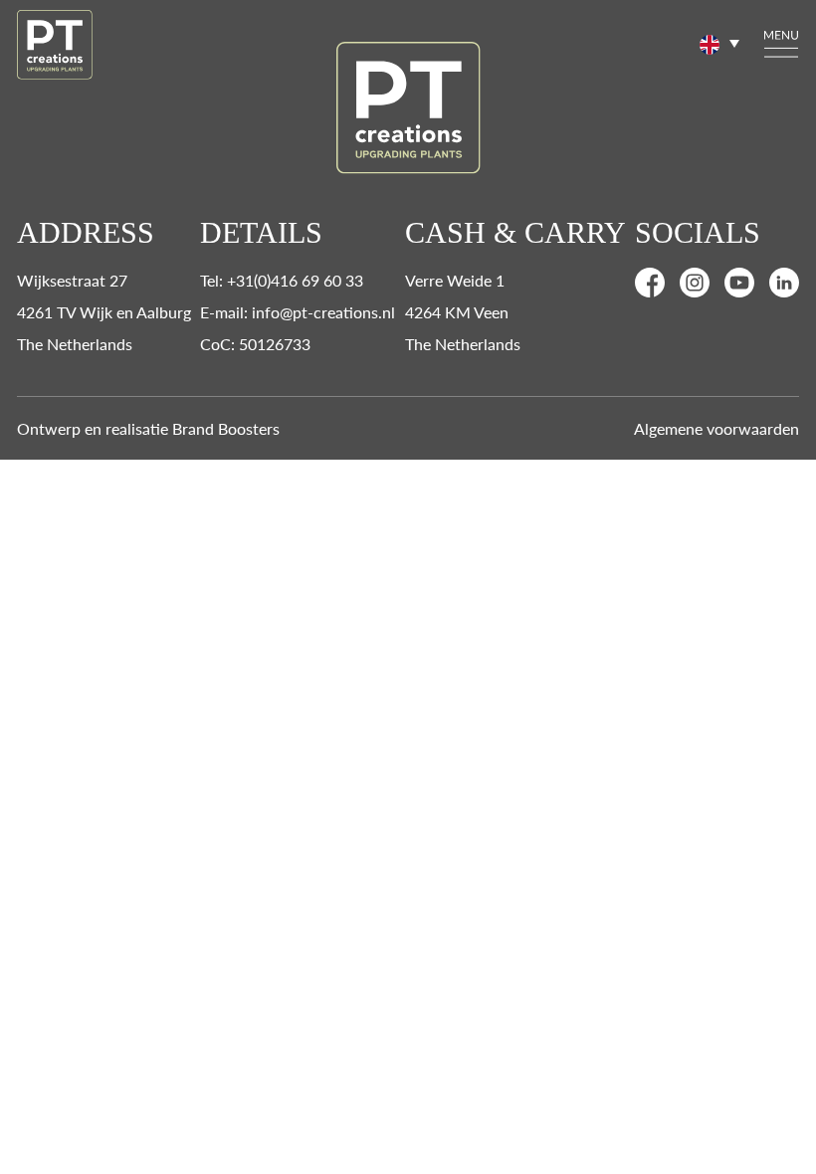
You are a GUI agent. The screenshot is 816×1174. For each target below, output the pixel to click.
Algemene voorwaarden (716, 428)
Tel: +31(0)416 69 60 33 (281, 280)
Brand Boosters (226, 428)
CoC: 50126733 (255, 343)
